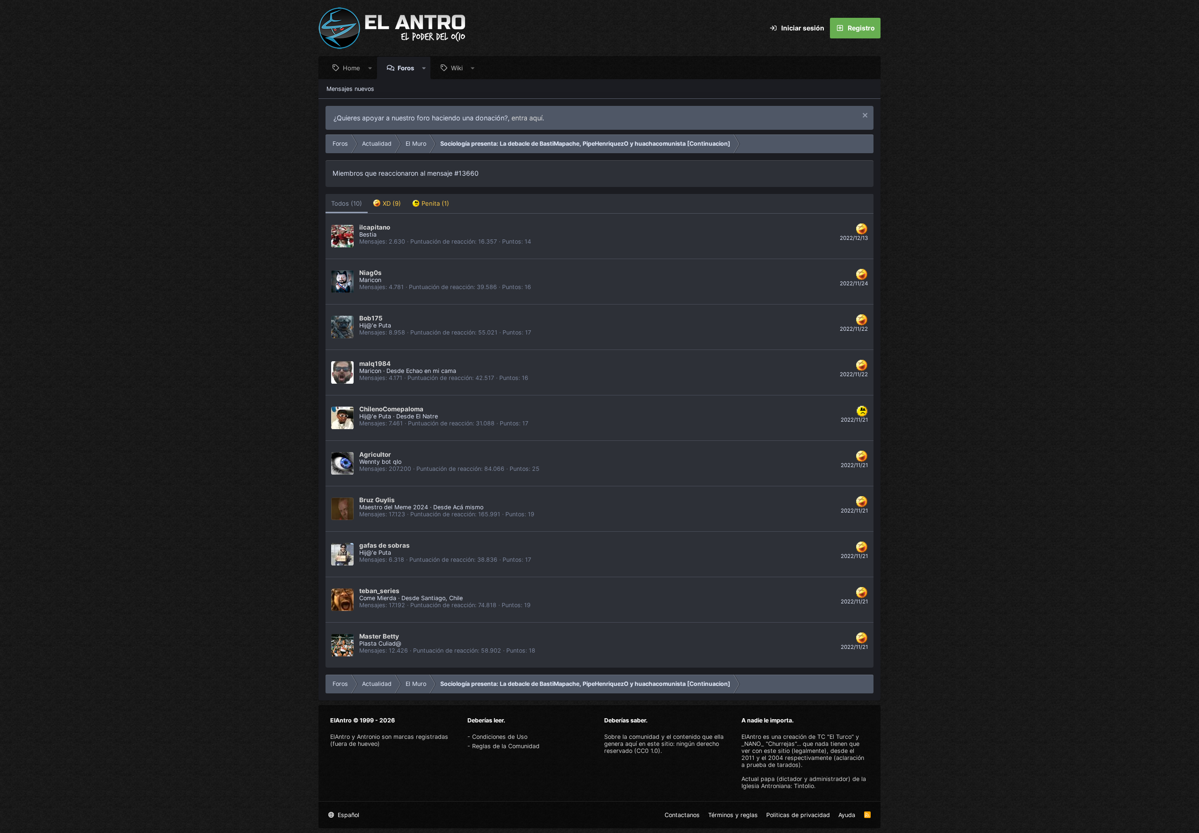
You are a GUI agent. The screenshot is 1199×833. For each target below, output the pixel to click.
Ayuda (846, 814)
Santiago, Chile (442, 598)
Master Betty (379, 636)
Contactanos (682, 814)
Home (351, 68)
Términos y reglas (733, 814)
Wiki (457, 68)
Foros (406, 68)
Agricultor (375, 454)
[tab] (387, 203)
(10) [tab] (346, 203)
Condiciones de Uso (499, 736)
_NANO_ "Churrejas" (769, 743)
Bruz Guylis (377, 500)
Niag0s (370, 272)
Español (347, 814)
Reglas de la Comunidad (506, 746)
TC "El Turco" (835, 736)
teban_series (379, 591)
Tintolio (804, 785)
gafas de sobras (384, 545)
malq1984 (375, 363)
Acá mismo (468, 507)
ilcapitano (374, 227)
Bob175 (371, 318)
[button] (370, 68)
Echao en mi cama (431, 370)
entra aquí (526, 118)
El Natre (427, 416)
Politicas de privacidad (798, 814)
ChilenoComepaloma (391, 409)
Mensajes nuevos (350, 88)
